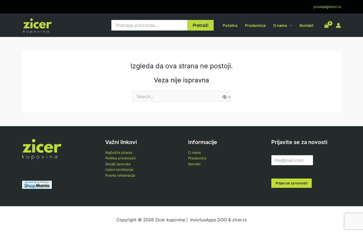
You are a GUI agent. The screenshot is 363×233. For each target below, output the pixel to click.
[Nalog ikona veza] (338, 25)
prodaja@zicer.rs (327, 7)
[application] (289, 25)
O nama (280, 25)
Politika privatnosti (120, 158)
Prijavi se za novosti (291, 183)
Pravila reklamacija (120, 175)
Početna (230, 25)
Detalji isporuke (118, 164)
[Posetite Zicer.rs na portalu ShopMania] (37, 184)
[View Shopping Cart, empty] (326, 26)
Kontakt (306, 25)
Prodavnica (255, 25)
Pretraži (200, 25)
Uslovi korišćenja (119, 169)
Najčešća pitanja (118, 152)
